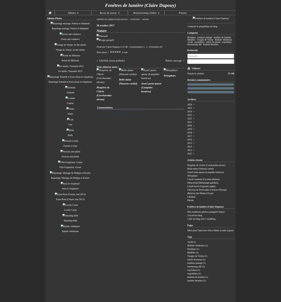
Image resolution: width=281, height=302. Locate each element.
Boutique (191, 37)
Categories (135, 19)
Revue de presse (108, 13)
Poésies (183, 13)
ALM (190, 42)
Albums (72, 13)
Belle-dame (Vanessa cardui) (200, 168)
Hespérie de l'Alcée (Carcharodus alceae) (206, 165)
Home (50, 12)
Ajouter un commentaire (120, 114)
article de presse (213, 42)
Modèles (191, 40)
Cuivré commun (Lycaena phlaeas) (203, 179)
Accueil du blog (194, 215)
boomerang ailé (194, 44)
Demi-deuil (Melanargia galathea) (202, 182)
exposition (227, 42)
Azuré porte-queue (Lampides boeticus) (205, 172)
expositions (199, 42)
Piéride (190, 200)
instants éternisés (210, 44)
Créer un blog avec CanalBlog (201, 219)
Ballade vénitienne (223, 40)
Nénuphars (192, 175)
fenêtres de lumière (222, 37)
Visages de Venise (205, 40)
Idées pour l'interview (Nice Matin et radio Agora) (210, 230)
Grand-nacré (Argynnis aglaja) (201, 186)
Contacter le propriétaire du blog (202, 26)
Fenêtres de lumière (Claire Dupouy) (112, 19)
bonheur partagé (204, 37)
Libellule (191, 197)
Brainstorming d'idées (145, 13)
